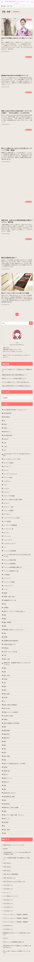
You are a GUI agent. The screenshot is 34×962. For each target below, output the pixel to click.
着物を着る (6, 738)
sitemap (5, 848)
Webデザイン (7, 432)
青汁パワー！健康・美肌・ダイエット (13, 815)
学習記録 (5, 648)
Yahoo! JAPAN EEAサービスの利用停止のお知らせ (16, 386)
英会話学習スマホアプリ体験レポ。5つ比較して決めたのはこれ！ (17, 946)
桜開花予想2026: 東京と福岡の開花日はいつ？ (14, 375)
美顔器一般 (6, 771)
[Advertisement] (17, 181)
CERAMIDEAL (7, 413)
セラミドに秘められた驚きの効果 (12, 499)
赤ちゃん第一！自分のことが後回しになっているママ (16, 952)
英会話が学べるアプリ (9, 793)
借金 (4, 615)
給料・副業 (6, 756)
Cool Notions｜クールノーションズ (17, 2)
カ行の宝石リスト (8, 889)
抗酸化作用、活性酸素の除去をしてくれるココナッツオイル (17, 663)
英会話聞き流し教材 (9, 796)
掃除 (4, 672)
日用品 (5, 679)
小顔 (4, 655)
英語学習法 (6, 804)
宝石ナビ (5, 938)
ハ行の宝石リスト (8, 911)
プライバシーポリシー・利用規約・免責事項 (15, 914)
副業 (4, 626)
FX (4, 421)
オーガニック (7, 466)
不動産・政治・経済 (9, 596)
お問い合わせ (7, 863)
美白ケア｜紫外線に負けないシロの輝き (14, 763)
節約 (4, 741)
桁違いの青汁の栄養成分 (10, 705)
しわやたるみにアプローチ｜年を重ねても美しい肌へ (17, 454)
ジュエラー (6, 488)
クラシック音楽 (7, 477)
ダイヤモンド (7, 514)
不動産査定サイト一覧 (9, 600)
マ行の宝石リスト (8, 925)
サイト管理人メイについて (10, 896)
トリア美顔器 (7, 521)
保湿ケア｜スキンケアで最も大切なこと (14, 611)
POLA (5, 424)
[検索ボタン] (32, 2)
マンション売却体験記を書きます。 (13, 567)
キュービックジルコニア (10, 474)
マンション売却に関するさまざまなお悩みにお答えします (17, 555)
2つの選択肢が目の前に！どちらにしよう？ (15, 410)
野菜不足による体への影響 (10, 807)
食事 (4, 833)
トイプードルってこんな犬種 (11, 518)
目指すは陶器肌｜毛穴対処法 (11, 723)
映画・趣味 (6, 694)
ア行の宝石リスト (8, 885)
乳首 (4, 604)
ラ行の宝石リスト (8, 929)
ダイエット (6, 503)
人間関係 (5, 607)
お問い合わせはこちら (9, 878)
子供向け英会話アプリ (9, 644)
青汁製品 (5, 822)
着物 (4, 727)
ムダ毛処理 (6, 574)
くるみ (5, 446)
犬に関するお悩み (8, 716)
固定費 (5, 637)
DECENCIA (6, 417)
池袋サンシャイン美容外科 (10, 712)
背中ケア (5, 774)
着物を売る (6, 734)
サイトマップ (7, 892)
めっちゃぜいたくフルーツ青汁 (12, 459)
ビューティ (6, 532)
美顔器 (5, 767)
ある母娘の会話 (7, 435)
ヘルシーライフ (7, 540)
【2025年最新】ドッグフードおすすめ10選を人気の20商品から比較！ (17, 853)
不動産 (5, 593)
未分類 (5, 697)
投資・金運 (6, 659)
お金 (4, 443)
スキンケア (6, 492)
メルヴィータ (7, 578)
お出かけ (5, 439)
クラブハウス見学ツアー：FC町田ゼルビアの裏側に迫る (17, 370)
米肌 (4, 749)
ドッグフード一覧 (8, 529)
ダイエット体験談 (8, 510)
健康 (4, 619)
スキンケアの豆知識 (9, 496)
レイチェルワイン (8, 586)
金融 (4, 811)
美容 (4, 760)
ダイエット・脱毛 (8, 507)
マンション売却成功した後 (10, 571)
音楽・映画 (6, 829)
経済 (4, 752)
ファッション (7, 536)
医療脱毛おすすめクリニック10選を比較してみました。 (16, 933)
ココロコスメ (7, 481)
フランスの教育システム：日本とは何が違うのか (15, 382)
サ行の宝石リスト (8, 900)
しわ (4, 450)
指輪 (4, 668)
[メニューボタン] (2, 2)
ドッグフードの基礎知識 (10, 525)
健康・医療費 (7, 622)
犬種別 (5, 719)
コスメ (5, 485)
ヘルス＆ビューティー (9, 543)
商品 (4, 633)
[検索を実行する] (31, 323)
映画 (4, 686)
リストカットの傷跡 (9, 582)
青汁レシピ (6, 818)
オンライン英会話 (8, 463)
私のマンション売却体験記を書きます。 (14, 942)
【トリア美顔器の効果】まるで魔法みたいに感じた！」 (16, 858)
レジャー (5, 589)
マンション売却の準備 (9, 560)
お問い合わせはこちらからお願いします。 (15, 881)
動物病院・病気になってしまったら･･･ (14, 629)
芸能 (4, 785)
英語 (4, 800)
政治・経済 (6, 675)
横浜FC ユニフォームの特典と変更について (14, 378)
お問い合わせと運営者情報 (10, 874)
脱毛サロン (6, 782)
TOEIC (5, 428)
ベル (4, 547)
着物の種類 (6, 730)
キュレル (5, 470)
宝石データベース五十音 (10, 652)
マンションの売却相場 (9, 551)
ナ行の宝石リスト (8, 907)
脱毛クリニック (7, 778)
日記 (4, 683)
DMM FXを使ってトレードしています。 (14, 845)
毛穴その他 (6, 708)
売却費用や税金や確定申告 (10, 641)
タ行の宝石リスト (8, 903)
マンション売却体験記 (9, 563)
